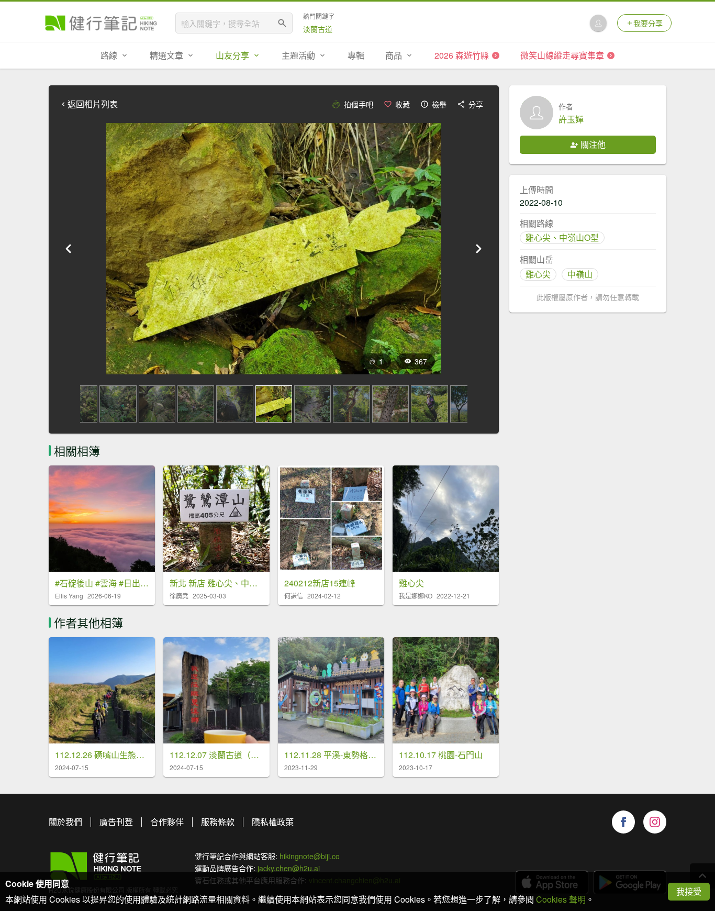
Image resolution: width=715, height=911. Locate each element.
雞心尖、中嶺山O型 (562, 237)
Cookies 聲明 (561, 899)
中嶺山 (580, 274)
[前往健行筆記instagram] (654, 822)
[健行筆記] (101, 23)
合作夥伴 (167, 822)
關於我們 (65, 822)
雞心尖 (538, 274)
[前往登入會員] (598, 23)
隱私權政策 (273, 822)
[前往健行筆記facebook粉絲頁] (623, 822)
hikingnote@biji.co (310, 856)
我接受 (688, 891)
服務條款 (217, 822)
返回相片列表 (93, 104)
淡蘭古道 (317, 29)
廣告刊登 (116, 822)
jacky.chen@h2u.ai (289, 868)
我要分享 (648, 23)
